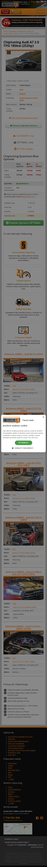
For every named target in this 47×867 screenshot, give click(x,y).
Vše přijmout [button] (23, 443)
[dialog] (23, 433)
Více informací (33, 438)
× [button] (43, 417)
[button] (23, 448)
